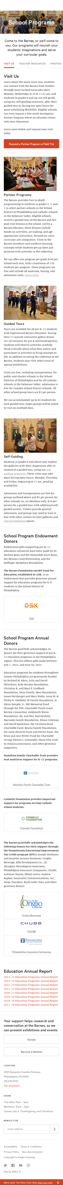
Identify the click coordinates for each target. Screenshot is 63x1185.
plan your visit (45, 1182)
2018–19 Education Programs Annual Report (31, 1000)
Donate (31, 1039)
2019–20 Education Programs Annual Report (31, 997)
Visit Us (9, 63)
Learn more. (32, 275)
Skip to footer (31, 2)
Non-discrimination (32, 1151)
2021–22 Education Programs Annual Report (31, 989)
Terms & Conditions (31, 1146)
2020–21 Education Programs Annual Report (31, 993)
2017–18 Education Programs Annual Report (31, 1004)
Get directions (12, 1085)
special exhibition (15, 521)
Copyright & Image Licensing (19, 1157)
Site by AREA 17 (12, 1171)
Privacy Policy (11, 1151)
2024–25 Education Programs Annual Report (31, 977)
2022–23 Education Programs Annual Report (31, 985)
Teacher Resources (32, 63)
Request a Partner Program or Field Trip (31, 144)
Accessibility (10, 1146)
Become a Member (31, 1051)
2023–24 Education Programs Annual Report (31, 981)
